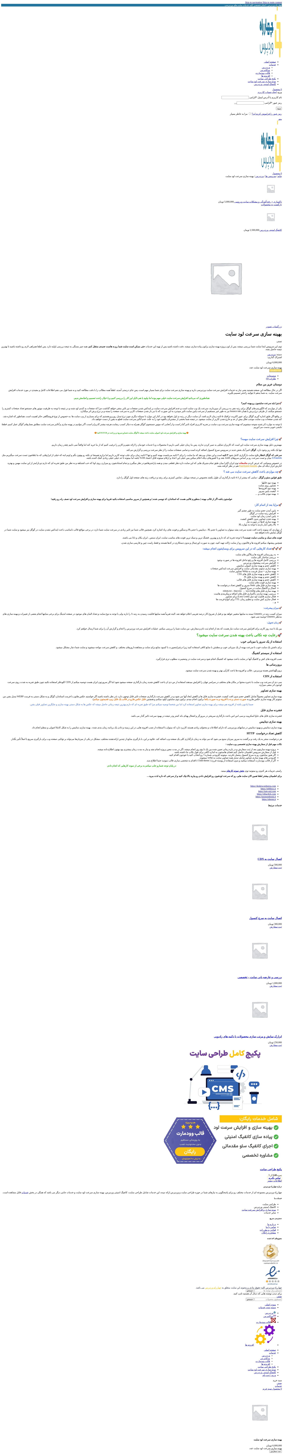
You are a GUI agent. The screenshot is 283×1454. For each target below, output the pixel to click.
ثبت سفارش (275, 370)
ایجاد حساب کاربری (267, 92)
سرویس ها (270, 176)
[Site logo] (271, 56)
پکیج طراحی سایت (271, 1169)
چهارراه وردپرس (213, 1287)
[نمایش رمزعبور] (235, 103)
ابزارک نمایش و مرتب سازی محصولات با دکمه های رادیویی (248, 1036)
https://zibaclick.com (266, 794)
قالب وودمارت (263, 73)
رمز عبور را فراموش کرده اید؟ (267, 114)
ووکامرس (265, 70)
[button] (276, 867)
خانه (279, 176)
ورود (279, 108)
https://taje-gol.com (267, 791)
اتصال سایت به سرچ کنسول (265, 918)
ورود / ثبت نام (269, 1375)
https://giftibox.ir (268, 788)
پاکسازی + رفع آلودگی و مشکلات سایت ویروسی (258, 201)
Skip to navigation (254, 2)
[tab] (271, 376)
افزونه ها (265, 76)
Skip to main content (272, 2)
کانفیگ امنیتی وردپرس (270, 230)
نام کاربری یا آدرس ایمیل (265, 97)
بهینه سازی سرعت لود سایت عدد (265, 367)
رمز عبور (273, 103)
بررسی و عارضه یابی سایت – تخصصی (260, 977)
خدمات (25, 1192)
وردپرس (266, 67)
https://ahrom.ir (269, 799)
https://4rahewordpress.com (263, 786)
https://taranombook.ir (266, 796)
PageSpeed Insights (248, 466)
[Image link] (271, 1264)
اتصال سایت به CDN (270, 859)
